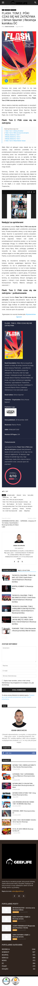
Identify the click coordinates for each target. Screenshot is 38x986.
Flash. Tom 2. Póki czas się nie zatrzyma (13, 499)
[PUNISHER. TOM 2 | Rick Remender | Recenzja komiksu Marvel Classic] (6, 630)
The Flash (28, 508)
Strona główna (5, 7)
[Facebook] (15, 562)
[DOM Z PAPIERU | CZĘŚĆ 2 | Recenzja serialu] (6, 919)
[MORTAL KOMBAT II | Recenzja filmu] (6, 588)
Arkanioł (19, 495)
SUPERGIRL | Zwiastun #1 (28, 521)
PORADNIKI (15, 912)
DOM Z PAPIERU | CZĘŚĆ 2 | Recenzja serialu (21, 918)
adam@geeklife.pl (18, 891)
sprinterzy (15, 508)
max (4, 504)
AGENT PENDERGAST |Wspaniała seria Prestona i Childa (24, 927)
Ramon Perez (27, 504)
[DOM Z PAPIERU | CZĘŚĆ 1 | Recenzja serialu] (6, 937)
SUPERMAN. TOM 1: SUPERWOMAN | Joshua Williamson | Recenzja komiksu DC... (24, 776)
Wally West (27, 510)
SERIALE (15, 921)
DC (3, 10)
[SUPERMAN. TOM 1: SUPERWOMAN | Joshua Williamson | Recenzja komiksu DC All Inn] (6, 776)
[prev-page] (3, 637)
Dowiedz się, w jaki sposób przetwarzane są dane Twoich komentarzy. (18, 697)
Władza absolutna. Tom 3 (12, 139)
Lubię (33, 753)
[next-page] (6, 637)
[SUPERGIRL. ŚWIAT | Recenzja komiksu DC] (6, 813)
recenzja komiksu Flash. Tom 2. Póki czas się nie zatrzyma (17, 506)
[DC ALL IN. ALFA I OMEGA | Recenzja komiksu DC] (6, 831)
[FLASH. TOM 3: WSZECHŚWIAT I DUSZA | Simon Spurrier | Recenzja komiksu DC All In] (6, 822)
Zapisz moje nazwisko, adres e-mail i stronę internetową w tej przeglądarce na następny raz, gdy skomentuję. (18, 683)
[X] (22, 562)
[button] (3, 2)
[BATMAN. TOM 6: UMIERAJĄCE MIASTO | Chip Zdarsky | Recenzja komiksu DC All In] (6, 767)
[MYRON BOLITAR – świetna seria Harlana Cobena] (6, 910)
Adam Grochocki (9, 26)
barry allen (30, 495)
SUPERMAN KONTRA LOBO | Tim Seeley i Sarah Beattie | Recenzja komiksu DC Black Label (10, 524)
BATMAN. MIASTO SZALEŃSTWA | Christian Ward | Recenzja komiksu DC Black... (23, 785)
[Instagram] (19, 562)
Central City (5, 497)
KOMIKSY (13, 7)
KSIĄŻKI (15, 930)
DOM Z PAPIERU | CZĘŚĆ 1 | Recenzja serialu (21, 936)
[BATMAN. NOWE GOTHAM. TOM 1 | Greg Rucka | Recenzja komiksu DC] (6, 795)
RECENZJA (13, 10)
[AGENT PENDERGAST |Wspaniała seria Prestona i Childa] (6, 928)
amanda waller (11, 495)
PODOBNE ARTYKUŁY (9, 570)
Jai (30, 501)
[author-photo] (19, 543)
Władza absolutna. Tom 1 (12, 135)
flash (15, 497)
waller (20, 510)
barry (24, 495)
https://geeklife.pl (19, 548)
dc (11, 497)
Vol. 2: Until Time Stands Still (10, 510)
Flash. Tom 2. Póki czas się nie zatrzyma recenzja (15, 501)
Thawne (22, 508)
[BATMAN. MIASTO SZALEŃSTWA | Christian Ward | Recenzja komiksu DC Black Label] (6, 786)
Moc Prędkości (10, 504)
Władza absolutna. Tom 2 (12, 137)
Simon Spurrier (6, 508)
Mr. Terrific (19, 504)
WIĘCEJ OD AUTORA (24, 570)
